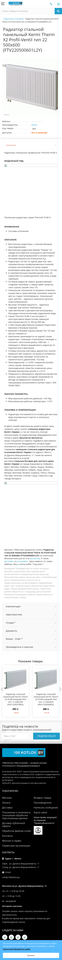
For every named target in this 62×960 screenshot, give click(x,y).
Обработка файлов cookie (16, 830)
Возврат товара (42, 797)
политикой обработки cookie (16, 949)
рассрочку (35, 558)
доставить (9, 561)
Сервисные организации (16, 845)
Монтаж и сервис (11, 840)
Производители (42, 802)
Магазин (7, 797)
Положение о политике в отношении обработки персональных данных (16, 815)
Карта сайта (40, 812)
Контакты (7, 835)
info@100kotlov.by (11, 877)
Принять (31, 955)
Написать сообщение (46, 807)
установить (22, 561)
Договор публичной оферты (13, 824)
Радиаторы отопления (13, 18)
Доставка (7, 807)
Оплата (6, 802)
